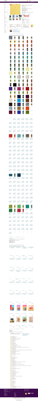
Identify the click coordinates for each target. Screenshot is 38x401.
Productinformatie (17, 244)
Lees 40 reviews (25, 6)
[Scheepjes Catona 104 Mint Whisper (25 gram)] (10, 77)
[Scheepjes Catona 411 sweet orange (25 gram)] (10, 187)
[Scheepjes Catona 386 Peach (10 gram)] (23, 155)
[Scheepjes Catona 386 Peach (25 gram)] (19, 155)
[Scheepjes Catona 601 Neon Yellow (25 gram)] (27, 226)
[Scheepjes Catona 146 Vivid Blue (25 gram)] (19, 100)
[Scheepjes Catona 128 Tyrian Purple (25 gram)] (27, 96)
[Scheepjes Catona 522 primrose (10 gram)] (23, 218)
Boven (10, 244)
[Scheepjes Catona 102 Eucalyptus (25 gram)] (19, 73)
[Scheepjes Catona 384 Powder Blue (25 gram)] (27, 151)
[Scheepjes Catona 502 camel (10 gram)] (31, 190)
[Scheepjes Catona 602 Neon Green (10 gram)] (14, 230)
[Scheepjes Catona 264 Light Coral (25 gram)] (10, 147)
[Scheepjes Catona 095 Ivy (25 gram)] (10, 65)
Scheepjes (15, 396)
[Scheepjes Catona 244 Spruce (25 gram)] (27, 124)
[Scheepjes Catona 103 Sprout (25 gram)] (27, 73)
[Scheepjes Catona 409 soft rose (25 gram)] (19, 183)
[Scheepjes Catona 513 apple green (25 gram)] (19, 206)
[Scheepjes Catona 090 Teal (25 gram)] (19, 57)
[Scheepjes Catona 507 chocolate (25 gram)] (19, 198)
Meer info (12, 244)
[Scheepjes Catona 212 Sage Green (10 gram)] (23, 116)
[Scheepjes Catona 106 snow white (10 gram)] (31, 77)
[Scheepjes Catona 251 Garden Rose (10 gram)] (31, 132)
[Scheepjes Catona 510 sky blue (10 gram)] (23, 202)
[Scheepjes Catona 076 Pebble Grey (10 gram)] (31, 37)
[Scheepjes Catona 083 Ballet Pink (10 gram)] (14, 49)
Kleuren (14, 244)
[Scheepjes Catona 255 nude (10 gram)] (14, 139)
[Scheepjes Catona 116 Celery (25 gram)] (10, 92)
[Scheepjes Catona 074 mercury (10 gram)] (14, 37)
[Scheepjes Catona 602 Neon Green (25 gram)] (10, 230)
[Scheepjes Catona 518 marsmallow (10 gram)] (14, 214)
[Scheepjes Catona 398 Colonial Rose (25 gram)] (19, 171)
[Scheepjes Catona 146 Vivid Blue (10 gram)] (23, 100)
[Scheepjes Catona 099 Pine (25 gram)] (19, 69)
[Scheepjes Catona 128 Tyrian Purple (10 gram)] (31, 96)
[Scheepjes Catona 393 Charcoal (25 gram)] (27, 163)
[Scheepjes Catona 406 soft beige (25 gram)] (27, 179)
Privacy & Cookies (21, 399)
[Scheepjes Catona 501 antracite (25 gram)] (19, 190)
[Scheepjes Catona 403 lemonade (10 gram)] (14, 179)
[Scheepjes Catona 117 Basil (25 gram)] (19, 92)
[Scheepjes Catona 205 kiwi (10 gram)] (31, 112)
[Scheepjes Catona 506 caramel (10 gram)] (14, 198)
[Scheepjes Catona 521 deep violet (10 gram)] (14, 218)
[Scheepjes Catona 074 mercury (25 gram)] (10, 37)
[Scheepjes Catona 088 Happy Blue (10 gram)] (31, 53)
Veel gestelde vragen (6, 394)
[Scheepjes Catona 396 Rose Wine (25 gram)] (27, 167)
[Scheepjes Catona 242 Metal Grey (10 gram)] (23, 124)
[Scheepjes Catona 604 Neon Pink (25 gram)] (27, 230)
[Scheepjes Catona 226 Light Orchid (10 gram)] (14, 120)
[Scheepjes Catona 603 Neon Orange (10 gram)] (23, 230)
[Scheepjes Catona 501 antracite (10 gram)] (23, 190)
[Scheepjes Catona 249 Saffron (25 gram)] (19, 132)
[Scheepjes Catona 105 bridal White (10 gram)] (23, 77)
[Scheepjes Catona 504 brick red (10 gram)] (23, 194)
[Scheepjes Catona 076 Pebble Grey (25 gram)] (27, 37)
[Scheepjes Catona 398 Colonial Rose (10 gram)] (23, 171)
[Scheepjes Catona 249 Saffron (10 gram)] (23, 132)
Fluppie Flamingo (23, 278)
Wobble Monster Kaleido (18, 313)
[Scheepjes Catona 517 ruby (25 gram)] (27, 210)
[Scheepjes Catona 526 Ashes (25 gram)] (27, 222)
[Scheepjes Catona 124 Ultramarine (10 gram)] (23, 96)
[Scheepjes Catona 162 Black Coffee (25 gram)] (10, 104)
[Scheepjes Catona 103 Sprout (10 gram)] (31, 73)
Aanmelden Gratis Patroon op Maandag (7, 391)
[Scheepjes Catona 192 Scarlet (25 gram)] (10, 112)
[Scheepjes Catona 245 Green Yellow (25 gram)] (10, 128)
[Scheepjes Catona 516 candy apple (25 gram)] (19, 210)
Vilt (4, 13)
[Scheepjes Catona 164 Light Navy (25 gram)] (19, 104)
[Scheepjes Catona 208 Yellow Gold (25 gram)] (10, 116)
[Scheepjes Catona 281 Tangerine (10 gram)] (31, 147)
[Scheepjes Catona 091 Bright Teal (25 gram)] (27, 57)
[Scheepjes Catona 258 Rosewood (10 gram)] (14, 143)
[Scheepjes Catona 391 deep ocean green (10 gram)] (14, 163)
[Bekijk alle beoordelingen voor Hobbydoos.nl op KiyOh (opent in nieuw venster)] (28, 0)
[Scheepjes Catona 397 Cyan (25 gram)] (10, 171)
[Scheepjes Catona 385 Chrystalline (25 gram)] (10, 155)
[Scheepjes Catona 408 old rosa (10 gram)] (14, 183)
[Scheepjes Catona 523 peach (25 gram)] (27, 218)
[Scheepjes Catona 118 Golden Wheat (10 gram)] (31, 92)
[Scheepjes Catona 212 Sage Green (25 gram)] (19, 116)
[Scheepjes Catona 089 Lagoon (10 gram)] (14, 57)
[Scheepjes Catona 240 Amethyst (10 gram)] (31, 120)
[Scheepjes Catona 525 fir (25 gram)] (19, 222)
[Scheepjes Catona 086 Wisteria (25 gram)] (10, 53)
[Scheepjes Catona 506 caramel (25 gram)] (10, 198)
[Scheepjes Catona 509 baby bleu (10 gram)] (14, 202)
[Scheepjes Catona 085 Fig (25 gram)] (27, 49)
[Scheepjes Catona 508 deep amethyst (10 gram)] (31, 198)
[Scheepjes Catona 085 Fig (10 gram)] (31, 49)
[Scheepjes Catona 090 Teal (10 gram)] (23, 57)
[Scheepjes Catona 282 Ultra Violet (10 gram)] (14, 151)
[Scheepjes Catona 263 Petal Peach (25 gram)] (27, 143)
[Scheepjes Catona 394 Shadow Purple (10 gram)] (14, 167)
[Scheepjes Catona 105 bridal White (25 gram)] (19, 77)
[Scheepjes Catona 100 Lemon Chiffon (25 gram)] (27, 69)
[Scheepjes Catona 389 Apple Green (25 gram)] (19, 159)
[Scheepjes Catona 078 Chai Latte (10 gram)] (23, 41)
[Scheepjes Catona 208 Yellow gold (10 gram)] (14, 116)
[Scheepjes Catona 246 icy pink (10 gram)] (23, 128)
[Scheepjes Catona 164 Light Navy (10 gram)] (23, 104)
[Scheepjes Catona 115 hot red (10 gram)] (31, 88)
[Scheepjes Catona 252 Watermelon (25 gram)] (10, 136)
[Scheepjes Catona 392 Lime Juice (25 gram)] (19, 163)
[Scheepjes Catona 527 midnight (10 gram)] (14, 226)
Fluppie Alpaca (17, 290)
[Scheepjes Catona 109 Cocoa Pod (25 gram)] (27, 81)
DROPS (15, 393)
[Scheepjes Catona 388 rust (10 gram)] (14, 159)
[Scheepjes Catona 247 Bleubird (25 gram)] (27, 128)
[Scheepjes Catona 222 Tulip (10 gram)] (31, 116)
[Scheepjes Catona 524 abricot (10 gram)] (14, 222)
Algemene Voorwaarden (17, 399)
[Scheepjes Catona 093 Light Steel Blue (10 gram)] (23, 61)
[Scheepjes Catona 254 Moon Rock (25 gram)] (27, 136)
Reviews (23, 244)
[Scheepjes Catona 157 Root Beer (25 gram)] (27, 100)
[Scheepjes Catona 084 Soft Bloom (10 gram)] (23, 49)
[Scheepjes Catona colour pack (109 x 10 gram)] (10, 234)
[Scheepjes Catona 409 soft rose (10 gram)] (23, 183)
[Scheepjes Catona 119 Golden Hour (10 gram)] (14, 96)
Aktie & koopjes (5, 32)
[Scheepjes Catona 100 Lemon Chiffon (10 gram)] (31, 69)
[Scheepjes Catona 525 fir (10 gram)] (23, 222)
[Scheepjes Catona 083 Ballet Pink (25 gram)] (10, 49)
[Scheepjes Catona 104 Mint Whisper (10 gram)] (14, 77)
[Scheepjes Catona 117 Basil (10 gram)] (23, 92)
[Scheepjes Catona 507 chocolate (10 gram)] (23, 198)
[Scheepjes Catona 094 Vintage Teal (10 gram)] (31, 61)
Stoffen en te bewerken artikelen (5, 12)
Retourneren (5, 393)
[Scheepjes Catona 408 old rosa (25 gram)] (10, 183)
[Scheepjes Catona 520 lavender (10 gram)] (31, 214)
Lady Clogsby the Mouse (30, 313)
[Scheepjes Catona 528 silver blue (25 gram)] (19, 226)
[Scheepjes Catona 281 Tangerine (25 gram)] (27, 147)
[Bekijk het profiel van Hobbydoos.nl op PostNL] (29, 393)
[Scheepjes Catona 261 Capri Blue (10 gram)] (23, 143)
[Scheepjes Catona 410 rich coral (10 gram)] (31, 183)
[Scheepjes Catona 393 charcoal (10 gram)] (31, 163)
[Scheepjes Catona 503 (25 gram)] (10, 194)
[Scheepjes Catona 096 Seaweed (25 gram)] (19, 65)
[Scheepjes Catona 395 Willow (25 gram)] (19, 167)
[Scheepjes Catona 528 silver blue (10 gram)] (23, 226)
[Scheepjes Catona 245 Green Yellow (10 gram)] (14, 128)
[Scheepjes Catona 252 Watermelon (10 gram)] (14, 136)
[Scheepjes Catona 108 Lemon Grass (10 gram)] (23, 81)
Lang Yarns (5, 26)
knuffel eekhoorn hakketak (18, 325)
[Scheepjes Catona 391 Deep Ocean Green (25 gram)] (10, 163)
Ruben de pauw (23, 290)
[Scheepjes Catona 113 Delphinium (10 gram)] (14, 88)
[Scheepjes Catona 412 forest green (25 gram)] (19, 187)
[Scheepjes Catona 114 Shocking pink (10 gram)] (23, 88)
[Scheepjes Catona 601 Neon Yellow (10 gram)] (31, 226)
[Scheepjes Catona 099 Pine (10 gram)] (23, 69)
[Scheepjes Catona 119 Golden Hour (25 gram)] (10, 96)
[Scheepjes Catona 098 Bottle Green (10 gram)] (14, 69)
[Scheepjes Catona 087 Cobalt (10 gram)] (23, 53)
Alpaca (10, 278)
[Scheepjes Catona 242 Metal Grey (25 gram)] (19, 124)
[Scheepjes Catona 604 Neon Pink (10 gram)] (31, 230)
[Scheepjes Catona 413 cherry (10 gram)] (31, 187)
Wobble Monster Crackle (12, 313)
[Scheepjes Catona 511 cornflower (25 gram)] (27, 202)
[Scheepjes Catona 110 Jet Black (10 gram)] (14, 85)
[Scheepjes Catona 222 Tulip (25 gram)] (27, 116)
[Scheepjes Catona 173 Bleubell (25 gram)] (10, 108)
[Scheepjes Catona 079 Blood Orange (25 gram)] (27, 41)
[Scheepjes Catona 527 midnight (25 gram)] (10, 226)
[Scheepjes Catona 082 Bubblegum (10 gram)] (31, 45)
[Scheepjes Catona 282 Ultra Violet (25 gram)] (10, 151)
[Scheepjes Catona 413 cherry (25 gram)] (27, 187)
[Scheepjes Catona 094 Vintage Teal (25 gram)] (27, 61)
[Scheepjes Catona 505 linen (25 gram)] (27, 194)
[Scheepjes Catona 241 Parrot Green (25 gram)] (10, 124)
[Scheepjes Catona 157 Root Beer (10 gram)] (31, 100)
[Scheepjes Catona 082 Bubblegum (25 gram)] (27, 45)
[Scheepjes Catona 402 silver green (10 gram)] (31, 175)
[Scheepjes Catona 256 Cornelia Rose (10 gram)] (23, 139)
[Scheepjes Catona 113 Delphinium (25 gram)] (10, 88)
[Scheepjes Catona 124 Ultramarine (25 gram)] (19, 96)
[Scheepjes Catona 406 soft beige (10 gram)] (31, 179)
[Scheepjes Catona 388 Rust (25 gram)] (10, 159)
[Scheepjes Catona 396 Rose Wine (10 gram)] (31, 167)
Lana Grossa (5, 25)
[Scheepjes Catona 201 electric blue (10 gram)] (23, 112)
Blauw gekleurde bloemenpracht (23, 255)
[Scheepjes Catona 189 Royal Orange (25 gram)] (27, 108)
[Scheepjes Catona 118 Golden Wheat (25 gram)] (27, 92)
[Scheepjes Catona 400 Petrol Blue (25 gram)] (10, 175)
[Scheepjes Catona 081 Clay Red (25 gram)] (19, 45)
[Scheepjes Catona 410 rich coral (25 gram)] (27, 183)
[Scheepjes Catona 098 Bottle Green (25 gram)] (10, 69)
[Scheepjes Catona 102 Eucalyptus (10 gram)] (23, 73)
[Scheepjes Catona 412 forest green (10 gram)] (23, 187)
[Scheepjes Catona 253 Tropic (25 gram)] (19, 136)
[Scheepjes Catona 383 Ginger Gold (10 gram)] (23, 151)
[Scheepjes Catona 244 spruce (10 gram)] (31, 124)
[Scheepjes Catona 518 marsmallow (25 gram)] (10, 214)
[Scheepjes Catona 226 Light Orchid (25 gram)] (10, 120)
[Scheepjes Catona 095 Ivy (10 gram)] (14, 65)
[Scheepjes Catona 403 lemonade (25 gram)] (10, 179)
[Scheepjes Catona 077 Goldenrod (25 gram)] (10, 41)
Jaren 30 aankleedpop (11, 255)
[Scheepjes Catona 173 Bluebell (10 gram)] (14, 108)
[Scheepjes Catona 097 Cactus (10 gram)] (31, 65)
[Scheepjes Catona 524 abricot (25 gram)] (10, 222)
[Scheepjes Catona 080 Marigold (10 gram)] (14, 45)
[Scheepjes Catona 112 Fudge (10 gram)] (31, 85)
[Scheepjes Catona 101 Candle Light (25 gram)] (10, 73)
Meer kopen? (25, 7)
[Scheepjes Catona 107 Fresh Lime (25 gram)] (10, 81)
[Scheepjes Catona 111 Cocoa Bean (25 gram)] (19, 85)
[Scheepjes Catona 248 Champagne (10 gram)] (14, 132)
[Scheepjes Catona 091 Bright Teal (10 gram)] (31, 57)
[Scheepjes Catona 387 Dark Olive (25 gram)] (27, 155)
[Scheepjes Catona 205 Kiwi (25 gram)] (27, 112)
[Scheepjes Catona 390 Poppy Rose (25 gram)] (27, 159)
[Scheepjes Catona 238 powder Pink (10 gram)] (23, 120)
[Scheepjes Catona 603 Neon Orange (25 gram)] (19, 230)
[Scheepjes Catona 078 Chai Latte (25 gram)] (19, 41)
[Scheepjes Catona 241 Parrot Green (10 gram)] (14, 124)
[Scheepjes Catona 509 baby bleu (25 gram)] (10, 202)
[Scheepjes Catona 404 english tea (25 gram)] (19, 179)
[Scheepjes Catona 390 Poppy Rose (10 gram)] (31, 159)
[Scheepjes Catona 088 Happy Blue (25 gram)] (27, 53)
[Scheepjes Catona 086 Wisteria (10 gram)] (14, 53)
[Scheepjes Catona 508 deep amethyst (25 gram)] (27, 198)
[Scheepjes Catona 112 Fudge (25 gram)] (27, 85)
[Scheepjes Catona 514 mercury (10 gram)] (31, 206)
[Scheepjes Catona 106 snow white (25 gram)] (27, 77)
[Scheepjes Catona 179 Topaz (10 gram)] (23, 108)
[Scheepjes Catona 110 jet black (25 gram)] (10, 85)
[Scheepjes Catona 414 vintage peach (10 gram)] (14, 190)
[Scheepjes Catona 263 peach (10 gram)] (31, 143)
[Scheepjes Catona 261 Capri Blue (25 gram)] (19, 143)
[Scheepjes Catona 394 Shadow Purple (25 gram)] (10, 167)
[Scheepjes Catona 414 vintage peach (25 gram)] (10, 190)
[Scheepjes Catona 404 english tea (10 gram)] (23, 179)
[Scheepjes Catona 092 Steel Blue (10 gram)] (14, 61)
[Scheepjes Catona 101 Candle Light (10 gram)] (14, 73)
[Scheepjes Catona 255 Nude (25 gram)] (10, 139)
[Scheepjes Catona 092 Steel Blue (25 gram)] (10, 61)
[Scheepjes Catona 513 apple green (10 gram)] (23, 206)
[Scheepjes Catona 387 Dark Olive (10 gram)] (31, 155)
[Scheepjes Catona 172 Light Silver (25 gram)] (27, 104)
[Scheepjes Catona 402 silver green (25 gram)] (27, 175)
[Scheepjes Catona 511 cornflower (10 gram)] (31, 202)
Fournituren (5, 7)
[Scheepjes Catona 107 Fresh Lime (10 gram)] (14, 81)
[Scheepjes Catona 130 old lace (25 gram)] (10, 100)
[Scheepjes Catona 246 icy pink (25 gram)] (19, 128)
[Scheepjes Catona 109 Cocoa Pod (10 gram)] (31, 81)
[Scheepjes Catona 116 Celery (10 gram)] (14, 92)
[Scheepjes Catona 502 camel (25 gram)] (27, 190)
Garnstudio (15, 394)
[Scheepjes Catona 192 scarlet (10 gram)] (14, 112)
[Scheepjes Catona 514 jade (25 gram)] (27, 206)
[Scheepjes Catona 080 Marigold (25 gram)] (10, 45)
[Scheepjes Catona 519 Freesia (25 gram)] (19, 214)
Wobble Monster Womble (24, 313)
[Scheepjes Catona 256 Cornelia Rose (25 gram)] (19, 139)
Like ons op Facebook (27, 389)
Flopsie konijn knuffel (30, 325)
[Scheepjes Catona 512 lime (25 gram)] (10, 206)
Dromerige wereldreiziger (30, 255)
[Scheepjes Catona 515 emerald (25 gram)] (10, 210)
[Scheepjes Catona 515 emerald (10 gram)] (14, 210)
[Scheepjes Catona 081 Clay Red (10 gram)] (23, 45)
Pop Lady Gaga (17, 255)
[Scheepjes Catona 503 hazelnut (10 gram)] (14, 194)
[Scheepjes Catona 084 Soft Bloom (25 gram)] (19, 49)
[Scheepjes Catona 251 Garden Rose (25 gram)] (27, 132)
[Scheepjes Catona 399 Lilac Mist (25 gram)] (27, 171)
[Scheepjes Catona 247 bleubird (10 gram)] (31, 128)
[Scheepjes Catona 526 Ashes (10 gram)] (31, 222)
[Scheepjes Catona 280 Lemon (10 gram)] (23, 147)
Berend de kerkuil (29, 290)
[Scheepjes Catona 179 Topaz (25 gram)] (19, 108)
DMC (4, 19)
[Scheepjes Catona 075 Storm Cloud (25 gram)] (19, 37)
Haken (4, 8)
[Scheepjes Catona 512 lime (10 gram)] (14, 206)
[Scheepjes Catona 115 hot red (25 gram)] (27, 88)
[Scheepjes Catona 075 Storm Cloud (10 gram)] (23, 37)
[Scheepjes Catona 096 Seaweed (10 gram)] (23, 65)
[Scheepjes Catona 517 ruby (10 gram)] (31, 210)
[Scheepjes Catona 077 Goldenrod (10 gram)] (14, 41)
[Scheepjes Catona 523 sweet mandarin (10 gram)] (31, 218)
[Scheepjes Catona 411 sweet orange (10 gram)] (14, 187)
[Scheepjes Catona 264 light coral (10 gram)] (14, 147)
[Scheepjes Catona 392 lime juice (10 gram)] (23, 163)
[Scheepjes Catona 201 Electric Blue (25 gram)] (19, 112)
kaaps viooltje (11, 325)
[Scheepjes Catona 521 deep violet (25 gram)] (10, 218)
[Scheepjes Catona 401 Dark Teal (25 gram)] (19, 175)
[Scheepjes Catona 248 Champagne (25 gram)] (10, 132)
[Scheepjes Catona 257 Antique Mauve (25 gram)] (27, 139)
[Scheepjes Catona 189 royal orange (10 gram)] (31, 108)
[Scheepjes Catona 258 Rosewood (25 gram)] (10, 143)
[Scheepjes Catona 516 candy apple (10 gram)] (23, 210)
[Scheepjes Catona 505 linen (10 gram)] (31, 194)
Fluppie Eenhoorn (11, 290)
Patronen (20, 244)
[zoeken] (23, 0)
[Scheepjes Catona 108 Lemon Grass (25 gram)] (19, 81)
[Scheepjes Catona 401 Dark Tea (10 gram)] (23, 175)
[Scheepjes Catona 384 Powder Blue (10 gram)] (31, 151)
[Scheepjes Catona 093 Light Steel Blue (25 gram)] (19, 61)
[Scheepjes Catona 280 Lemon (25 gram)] (19, 147)
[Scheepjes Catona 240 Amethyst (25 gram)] (27, 120)
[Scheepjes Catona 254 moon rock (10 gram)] (31, 136)
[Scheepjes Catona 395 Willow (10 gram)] (23, 167)
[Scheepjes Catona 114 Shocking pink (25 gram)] (19, 88)
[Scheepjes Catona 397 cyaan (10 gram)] (14, 171)
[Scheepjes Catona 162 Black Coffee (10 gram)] (14, 104)
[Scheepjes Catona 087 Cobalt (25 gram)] (19, 53)
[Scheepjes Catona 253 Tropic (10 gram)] (23, 136)
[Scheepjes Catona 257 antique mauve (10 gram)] (31, 139)
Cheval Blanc (5, 18)
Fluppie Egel (29, 278)
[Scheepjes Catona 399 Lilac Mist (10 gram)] (31, 171)
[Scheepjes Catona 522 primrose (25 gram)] (19, 218)
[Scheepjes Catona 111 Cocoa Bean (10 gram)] (23, 85)
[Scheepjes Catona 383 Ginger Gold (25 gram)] (19, 151)
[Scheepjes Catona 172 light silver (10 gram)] (31, 104)
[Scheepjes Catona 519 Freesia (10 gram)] (23, 214)
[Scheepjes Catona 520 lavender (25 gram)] (27, 214)
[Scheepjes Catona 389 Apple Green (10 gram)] (23, 159)
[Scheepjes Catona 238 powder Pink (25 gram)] (19, 120)
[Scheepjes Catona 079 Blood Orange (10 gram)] (31, 41)
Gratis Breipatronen (5, 395)
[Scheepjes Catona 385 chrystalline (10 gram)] (14, 155)
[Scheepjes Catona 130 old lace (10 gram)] (14, 100)
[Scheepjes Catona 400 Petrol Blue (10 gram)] (14, 175)
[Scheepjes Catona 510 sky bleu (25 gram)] (19, 202)
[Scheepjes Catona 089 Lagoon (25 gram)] (10, 57)
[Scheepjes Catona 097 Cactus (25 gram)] (27, 65)
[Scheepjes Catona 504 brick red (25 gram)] (19, 194)
